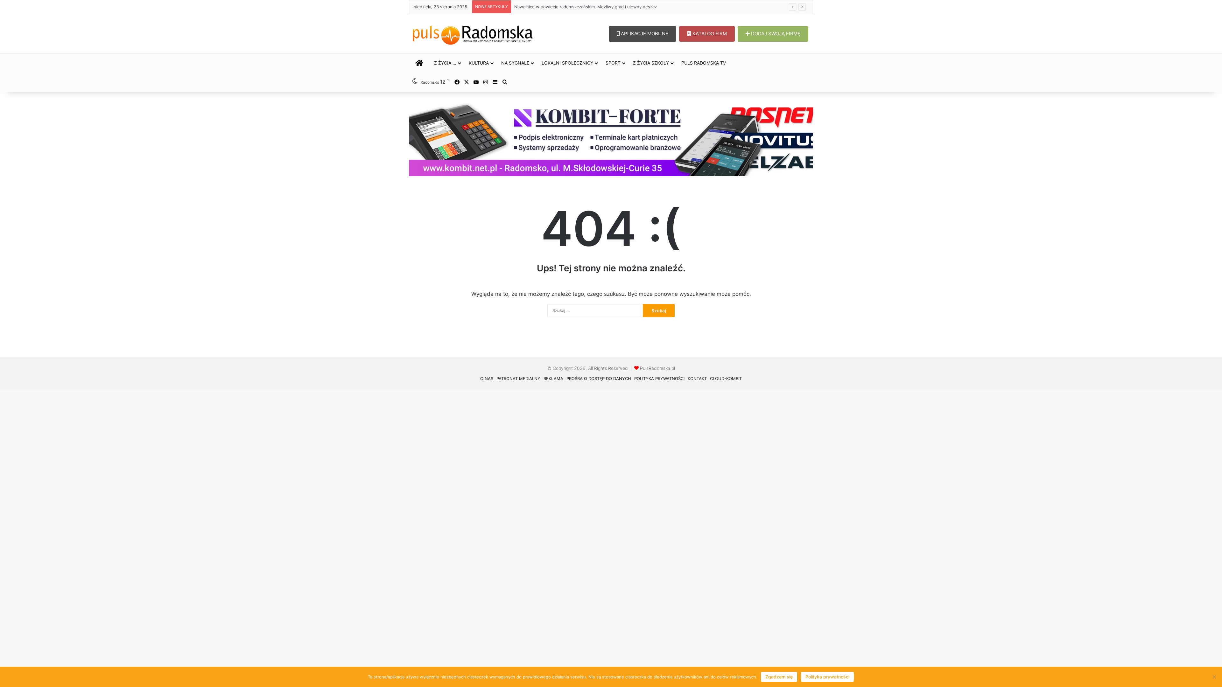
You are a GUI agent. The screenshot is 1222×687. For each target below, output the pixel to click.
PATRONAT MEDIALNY (518, 378)
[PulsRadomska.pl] (472, 33)
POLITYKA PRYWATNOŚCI (659, 378)
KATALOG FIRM (709, 34)
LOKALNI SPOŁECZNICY (567, 63)
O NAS (486, 378)
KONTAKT (697, 378)
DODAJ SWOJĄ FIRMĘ (775, 34)
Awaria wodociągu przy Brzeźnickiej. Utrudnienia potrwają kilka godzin (582, 6)
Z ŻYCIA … (445, 63)
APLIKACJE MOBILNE (644, 34)
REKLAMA (553, 378)
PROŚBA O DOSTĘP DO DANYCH (598, 378)
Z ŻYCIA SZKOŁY (651, 63)
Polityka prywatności (827, 676)
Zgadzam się (779, 676)
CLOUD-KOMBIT (726, 378)
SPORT (613, 63)
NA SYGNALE (515, 63)
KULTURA (479, 63)
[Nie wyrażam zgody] (1214, 677)
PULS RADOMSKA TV (703, 63)
